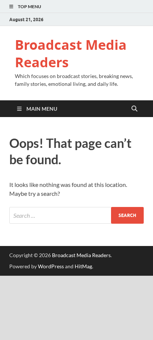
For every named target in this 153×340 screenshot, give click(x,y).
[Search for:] (76, 215)
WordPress (51, 266)
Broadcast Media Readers (71, 53)
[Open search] (134, 108)
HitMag (83, 266)
